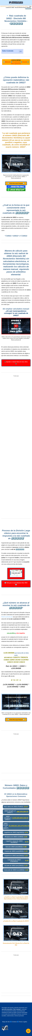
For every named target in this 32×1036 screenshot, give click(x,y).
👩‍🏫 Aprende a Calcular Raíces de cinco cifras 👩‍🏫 (16, 362)
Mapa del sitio (6, 1021)
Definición (7, 62)
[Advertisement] (16, 447)
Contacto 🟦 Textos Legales (19, 1021)
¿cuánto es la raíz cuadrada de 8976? (16, 921)
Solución (24, 62)
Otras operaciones (16, 63)
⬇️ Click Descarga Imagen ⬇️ (16, 183)
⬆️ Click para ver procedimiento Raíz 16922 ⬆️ (16, 583)
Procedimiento (16, 62)
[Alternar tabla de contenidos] (20, 51)
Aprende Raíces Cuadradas (6, 6)
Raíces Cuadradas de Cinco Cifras (20, 6)
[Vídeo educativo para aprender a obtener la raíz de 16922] (16, 326)
